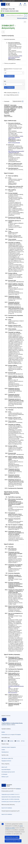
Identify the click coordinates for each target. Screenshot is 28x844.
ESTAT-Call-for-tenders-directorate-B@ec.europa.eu (15, 57)
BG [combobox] (5, 84)
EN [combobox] (5, 72)
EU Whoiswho (4, 774)
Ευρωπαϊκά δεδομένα (6, 769)
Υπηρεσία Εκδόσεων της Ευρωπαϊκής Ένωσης (12, 723)
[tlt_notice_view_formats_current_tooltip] (22, 101)
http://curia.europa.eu (12, 692)
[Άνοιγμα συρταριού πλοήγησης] (3, 32)
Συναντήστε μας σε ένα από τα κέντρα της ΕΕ (11, 801)
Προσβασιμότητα (5, 752)
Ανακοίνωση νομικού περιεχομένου (9, 747)
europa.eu (18, 788)
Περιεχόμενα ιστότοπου (6, 760)
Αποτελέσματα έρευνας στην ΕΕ (8, 771)
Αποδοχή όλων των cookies (12, 837)
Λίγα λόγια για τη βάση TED (7, 758)
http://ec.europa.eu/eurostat (14, 142)
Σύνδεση (20, 5)
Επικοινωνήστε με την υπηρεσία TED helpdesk (11, 734)
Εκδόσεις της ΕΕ (5, 776)
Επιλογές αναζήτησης (22, 18)
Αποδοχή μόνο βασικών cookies (13, 840)
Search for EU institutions (7, 807)
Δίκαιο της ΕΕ (4, 767)
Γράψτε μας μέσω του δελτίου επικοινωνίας (10, 799)
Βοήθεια (3, 732)
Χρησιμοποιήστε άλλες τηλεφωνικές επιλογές (11, 796)
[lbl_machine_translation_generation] (18, 92)
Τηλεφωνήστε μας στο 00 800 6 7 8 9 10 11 (10, 794)
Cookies (3, 749)
